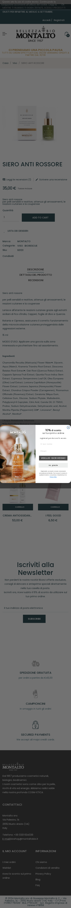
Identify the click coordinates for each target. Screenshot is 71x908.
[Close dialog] (68, 427)
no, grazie (53, 465)
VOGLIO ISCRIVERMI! (53, 458)
